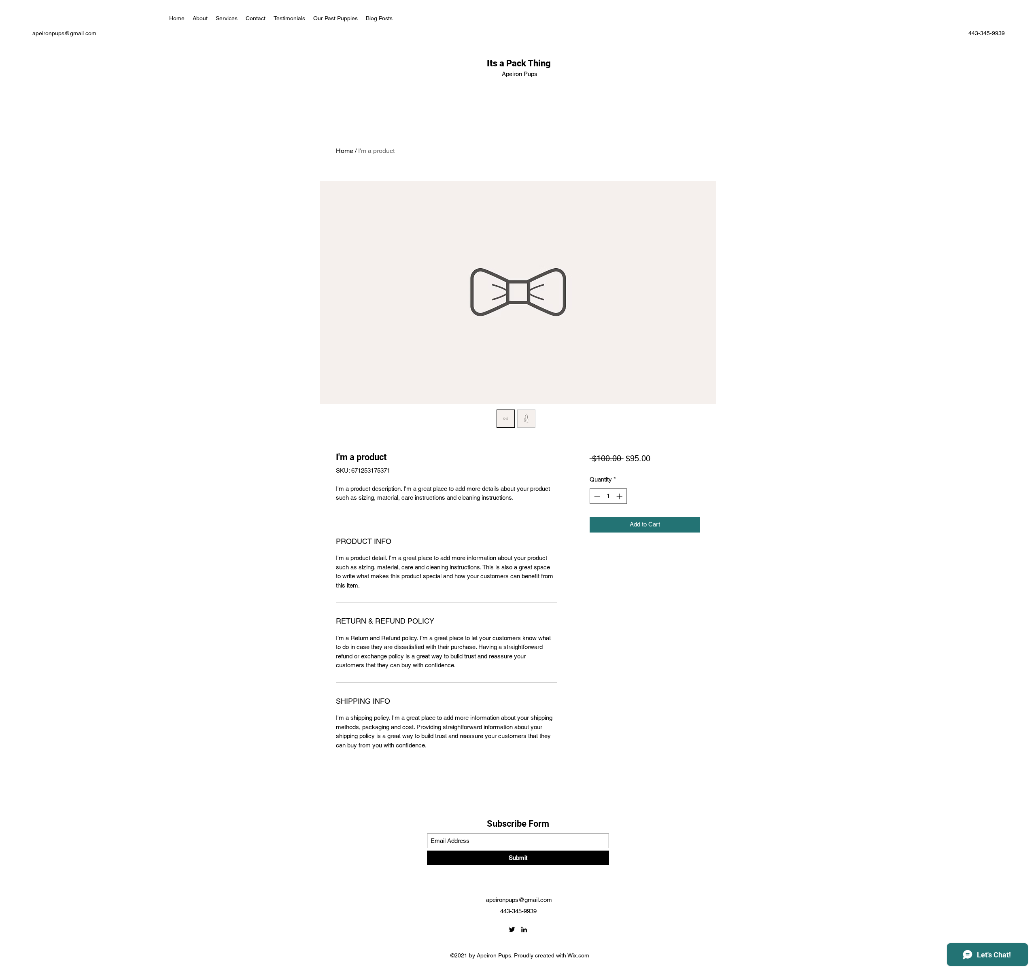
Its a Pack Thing (520, 63)
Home (344, 151)
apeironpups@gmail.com (64, 33)
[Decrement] (596, 496)
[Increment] (620, 496)
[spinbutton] (608, 496)
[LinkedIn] (524, 929)
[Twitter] (512, 929)
